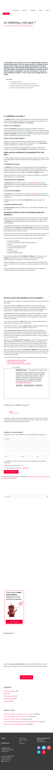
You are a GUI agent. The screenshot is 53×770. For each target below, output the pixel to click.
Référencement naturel (27, 25)
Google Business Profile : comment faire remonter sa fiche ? (18, 714)
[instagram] (49, 748)
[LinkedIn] (43, 392)
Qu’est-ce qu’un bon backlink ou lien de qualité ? (22, 87)
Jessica (11, 411)
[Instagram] (32, 392)
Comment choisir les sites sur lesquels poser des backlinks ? (25, 85)
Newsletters (22, 743)
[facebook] (39, 748)
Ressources (16, 10)
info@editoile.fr (6, 761)
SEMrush (33, 182)
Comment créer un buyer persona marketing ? (15, 724)
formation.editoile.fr (41, 741)
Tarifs (40, 10)
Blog (20, 741)
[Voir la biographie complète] (31, 383)
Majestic (33, 193)
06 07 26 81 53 (6, 759)
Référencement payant (9, 698)
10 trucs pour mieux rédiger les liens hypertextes (19, 363)
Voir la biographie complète (23, 382)
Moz (27, 207)
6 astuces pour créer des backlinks (15, 361)
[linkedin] (39, 752)
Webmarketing (7, 701)
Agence (47, 10)
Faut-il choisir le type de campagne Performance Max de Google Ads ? (21, 721)
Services (24, 10)
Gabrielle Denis (23, 738)
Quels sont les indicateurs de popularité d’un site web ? (23, 83)
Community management (10, 691)
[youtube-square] (44, 752)
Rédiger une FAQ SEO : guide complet (13, 719)
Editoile (5, 693)
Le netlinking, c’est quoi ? (16, 81)
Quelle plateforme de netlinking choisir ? (17, 360)
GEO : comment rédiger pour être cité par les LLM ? (16, 716)
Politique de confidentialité (22, 468)
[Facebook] (21, 392)
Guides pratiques (23, 740)
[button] (6, 14)
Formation (32, 10)
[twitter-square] (44, 748)
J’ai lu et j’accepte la (17, 468)
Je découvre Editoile (27, 677)
